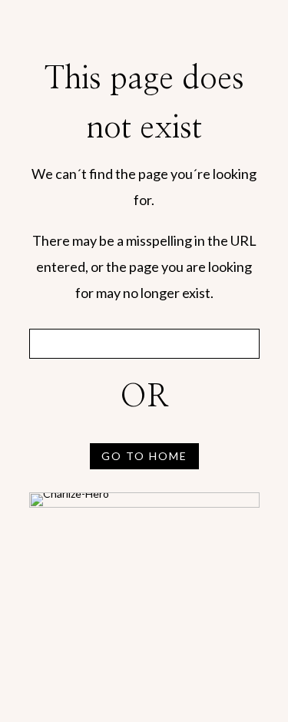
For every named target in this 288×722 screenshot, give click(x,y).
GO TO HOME (144, 455)
